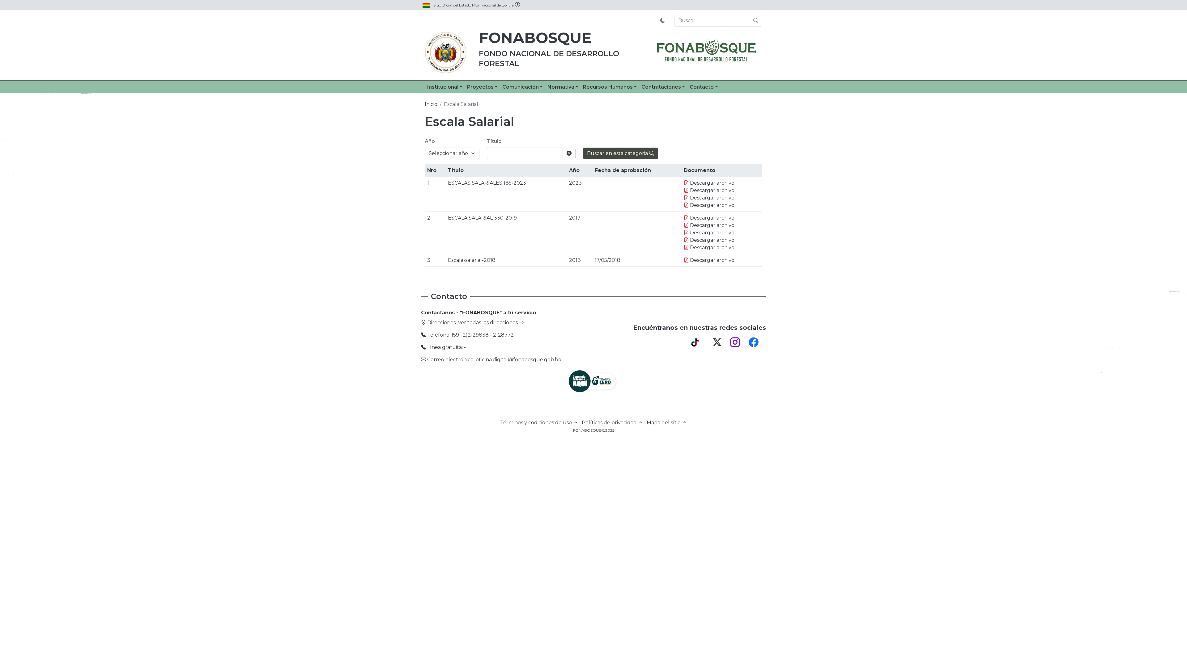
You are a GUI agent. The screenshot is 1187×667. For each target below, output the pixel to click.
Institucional (442, 87)
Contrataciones (661, 87)
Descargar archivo (711, 183)
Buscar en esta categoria (618, 153)
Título (494, 141)
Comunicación (520, 87)
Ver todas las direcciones (488, 322)
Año (430, 141)
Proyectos (480, 87)
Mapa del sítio (664, 423)
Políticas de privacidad (610, 423)
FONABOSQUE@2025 (593, 430)
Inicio (431, 104)
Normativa (560, 87)
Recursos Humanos (608, 87)
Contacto (702, 87)
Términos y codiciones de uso (536, 423)
